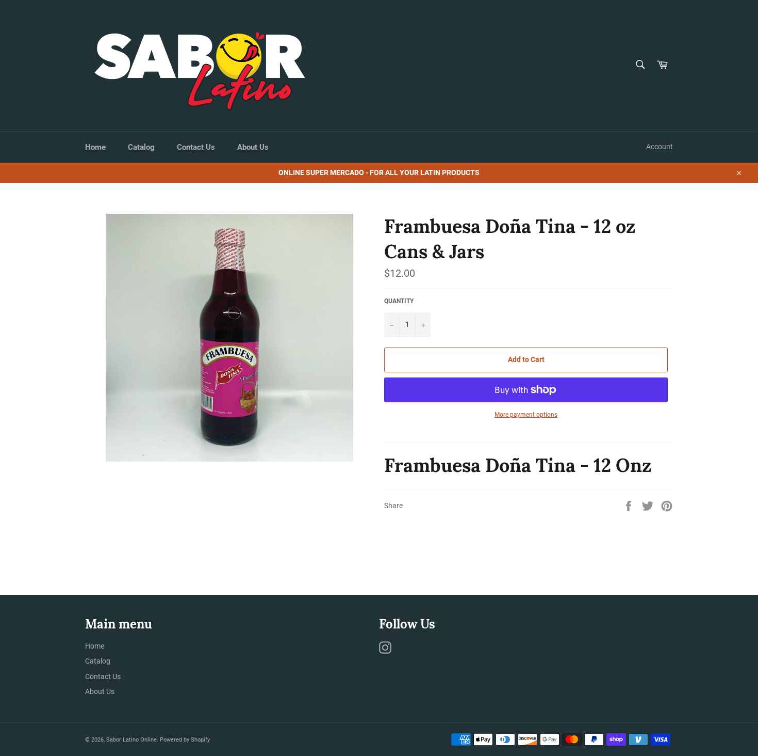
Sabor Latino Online (131, 739)
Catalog (141, 147)
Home (95, 147)
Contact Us (196, 147)
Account (659, 147)
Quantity (399, 301)
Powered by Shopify (185, 739)
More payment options (526, 414)
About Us (253, 147)
